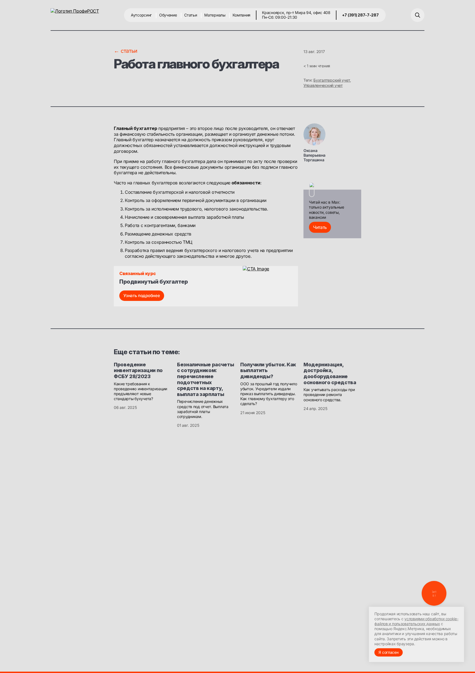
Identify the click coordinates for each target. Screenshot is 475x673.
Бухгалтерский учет (331, 80)
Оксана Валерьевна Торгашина (314, 155)
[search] (417, 15)
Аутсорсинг (141, 15)
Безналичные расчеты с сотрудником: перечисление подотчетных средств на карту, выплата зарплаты (205, 379)
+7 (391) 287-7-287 (360, 15)
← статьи (125, 51)
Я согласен (388, 652)
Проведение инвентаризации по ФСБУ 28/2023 (138, 370)
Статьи (190, 15)
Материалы (214, 15)
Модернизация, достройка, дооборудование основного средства (329, 373)
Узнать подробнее (141, 295)
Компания (241, 15)
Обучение (168, 15)
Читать (320, 227)
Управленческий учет (323, 85)
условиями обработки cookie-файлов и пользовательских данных (416, 621)
